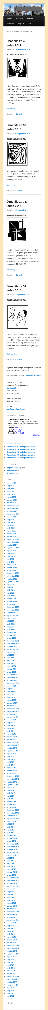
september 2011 (13, 985)
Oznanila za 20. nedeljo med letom (21, 449)
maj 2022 (10, 626)
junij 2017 (11, 793)
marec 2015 (11, 869)
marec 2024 (11, 564)
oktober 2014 (12, 883)
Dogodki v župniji (14, 467)
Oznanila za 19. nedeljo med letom (21, 452)
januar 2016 (11, 841)
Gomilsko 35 (11, 388)
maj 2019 (10, 728)
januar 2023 (11, 604)
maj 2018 (10, 762)
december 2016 (13, 810)
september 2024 (13, 547)
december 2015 (13, 843)
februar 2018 (12, 770)
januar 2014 (11, 908)
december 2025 (13, 505)
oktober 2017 (12, 782)
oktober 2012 (12, 951)
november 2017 (13, 779)
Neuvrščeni (11, 470)
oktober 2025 (12, 511)
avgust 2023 (11, 584)
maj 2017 (10, 796)
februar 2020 (12, 703)
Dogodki (21, 23)
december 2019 (13, 708)
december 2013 (13, 911)
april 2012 (11, 968)
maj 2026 (10, 491)
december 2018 (13, 742)
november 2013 (13, 914)
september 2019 (13, 717)
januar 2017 (11, 807)
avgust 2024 (11, 550)
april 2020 (11, 697)
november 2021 (13, 643)
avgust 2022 (11, 618)
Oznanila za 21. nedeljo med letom (21, 446)
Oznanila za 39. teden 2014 (17, 127)
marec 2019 (11, 734)
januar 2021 (11, 672)
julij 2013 (10, 925)
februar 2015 (12, 872)
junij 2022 (11, 624)
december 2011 (13, 976)
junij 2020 (11, 691)
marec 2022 (11, 632)
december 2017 (13, 776)
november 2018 (13, 745)
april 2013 (11, 934)
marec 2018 (11, 767)
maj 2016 (10, 829)
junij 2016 (11, 827)
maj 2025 (10, 525)
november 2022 (13, 610)
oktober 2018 (12, 748)
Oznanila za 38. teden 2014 (17, 203)
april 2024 (11, 562)
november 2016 (13, 813)
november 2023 (13, 576)
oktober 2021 (12, 646)
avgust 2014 (11, 889)
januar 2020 (11, 705)
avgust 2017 (11, 787)
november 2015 (13, 846)
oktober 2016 (12, 815)
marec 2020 (11, 700)
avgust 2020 (11, 686)
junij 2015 (11, 860)
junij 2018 (11, 759)
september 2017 (13, 784)
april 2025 (11, 528)
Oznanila (10, 23)
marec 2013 (11, 937)
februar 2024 (12, 567)
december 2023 (13, 573)
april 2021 (11, 663)
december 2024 (13, 539)
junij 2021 (11, 657)
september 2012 (13, 953)
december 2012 (13, 945)
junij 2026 (11, 488)
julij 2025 (10, 519)
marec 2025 (11, 530)
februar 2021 (12, 669)
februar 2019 (12, 736)
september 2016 (13, 818)
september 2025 (13, 514)
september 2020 (13, 683)
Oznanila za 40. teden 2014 (17, 43)
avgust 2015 (11, 855)
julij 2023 (10, 587)
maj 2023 (10, 593)
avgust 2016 (11, 821)
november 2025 (13, 508)
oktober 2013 (12, 917)
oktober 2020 (12, 680)
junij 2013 (11, 928)
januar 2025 (11, 536)
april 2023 (11, 595)
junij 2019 (11, 725)
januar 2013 (11, 942)
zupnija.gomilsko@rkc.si (16, 409)
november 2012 (13, 948)
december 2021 (13, 640)
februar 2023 (12, 601)
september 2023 (13, 581)
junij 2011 (11, 993)
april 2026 (11, 494)
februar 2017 (12, 804)
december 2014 (13, 877)
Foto (29, 23)
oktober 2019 (12, 714)
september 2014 (13, 886)
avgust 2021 (11, 652)
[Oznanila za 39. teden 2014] (24, 154)
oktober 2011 (12, 982)
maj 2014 (10, 897)
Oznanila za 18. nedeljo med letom (21, 455)
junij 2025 (11, 522)
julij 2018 (10, 756)
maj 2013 (10, 931)
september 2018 (13, 750)
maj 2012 (10, 965)
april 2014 (11, 900)
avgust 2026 (11, 483)
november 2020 (13, 677)
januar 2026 (11, 502)
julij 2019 (10, 722)
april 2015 (11, 866)
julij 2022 (10, 621)
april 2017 (11, 798)
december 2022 (13, 607)
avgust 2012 (11, 956)
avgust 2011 (11, 987)
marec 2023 (11, 598)
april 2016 (11, 832)
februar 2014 (12, 906)
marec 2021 (11, 666)
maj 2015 (10, 863)
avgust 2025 (11, 516)
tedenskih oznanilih (33, 375)
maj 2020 (10, 694)
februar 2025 (12, 533)
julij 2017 (10, 790)
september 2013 (13, 920)
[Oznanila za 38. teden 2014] (24, 230)
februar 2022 (12, 635)
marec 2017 (11, 801)
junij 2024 (11, 556)
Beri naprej (12, 108)
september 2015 (13, 852)
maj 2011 (10, 996)
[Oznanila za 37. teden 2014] (24, 317)
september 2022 (13, 615)
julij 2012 (10, 959)
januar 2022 (11, 638)
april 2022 (11, 629)
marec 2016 (11, 835)
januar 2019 (11, 739)
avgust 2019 (11, 719)
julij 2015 (10, 858)
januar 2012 (11, 973)
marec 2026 (11, 497)
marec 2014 (11, 903)
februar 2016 (12, 838)
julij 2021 (10, 655)
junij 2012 (11, 962)
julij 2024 (10, 553)
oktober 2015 (12, 849)
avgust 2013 (11, 923)
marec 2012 (11, 970)
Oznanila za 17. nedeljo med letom (21, 457)
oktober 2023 (12, 579)
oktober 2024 (12, 545)
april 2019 (11, 731)
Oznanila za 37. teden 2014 (17, 288)
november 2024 (13, 542)
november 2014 (13, 880)
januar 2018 (11, 773)
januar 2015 (11, 875)
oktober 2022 (12, 612)
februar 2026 (12, 500)
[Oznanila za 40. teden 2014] (24, 68)
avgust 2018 (11, 753)
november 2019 (13, 711)
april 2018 (11, 765)
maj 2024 (10, 559)
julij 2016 (10, 824)
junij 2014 (11, 894)
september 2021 (13, 649)
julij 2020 (10, 688)
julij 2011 (10, 990)
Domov (9, 18)
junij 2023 (11, 590)
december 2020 (13, 674)
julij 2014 (10, 891)
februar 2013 (12, 939)
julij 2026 (10, 485)
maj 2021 (10, 660)
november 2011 (13, 979)
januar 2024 (11, 570)
